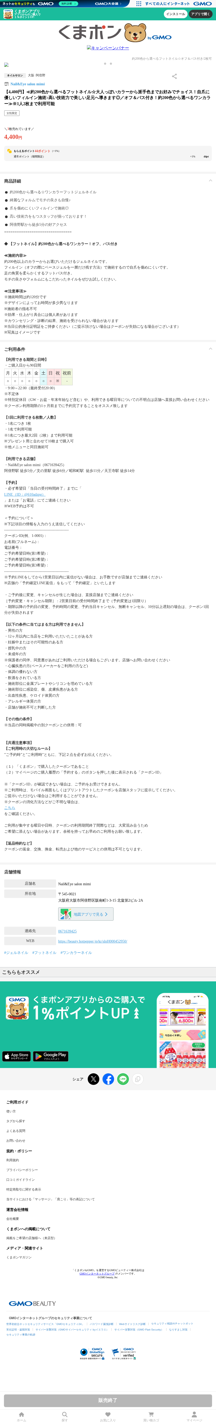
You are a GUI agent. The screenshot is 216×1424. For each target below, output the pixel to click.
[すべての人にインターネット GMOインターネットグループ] (179, 3)
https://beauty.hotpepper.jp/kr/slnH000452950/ (92, 941)
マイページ (194, 1420)
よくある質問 (15, 1131)
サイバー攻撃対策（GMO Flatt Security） (139, 1329)
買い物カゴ (151, 1420)
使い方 (11, 1111)
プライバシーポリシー (22, 1170)
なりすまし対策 (178, 1329)
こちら (9, 808)
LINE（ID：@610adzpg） (25, 494)
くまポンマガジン (19, 1257)
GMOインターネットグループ (97, 1273)
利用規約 (12, 1160)
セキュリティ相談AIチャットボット (172, 1323)
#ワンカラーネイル (76, 953)
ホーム (21, 1420)
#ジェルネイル (16, 953)
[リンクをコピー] (138, 1079)
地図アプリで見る (88, 914)
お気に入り (108, 1420)
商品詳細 (12, 181)
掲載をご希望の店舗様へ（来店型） (31, 1238)
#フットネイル (44, 953)
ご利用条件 (14, 349)
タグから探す (15, 1121)
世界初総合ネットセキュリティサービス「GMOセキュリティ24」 (45, 1324)
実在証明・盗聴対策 (18, 1329)
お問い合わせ (15, 1140)
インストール (175, 14)
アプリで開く (200, 14)
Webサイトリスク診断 (132, 1324)
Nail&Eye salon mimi (28, 84)
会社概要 (12, 1219)
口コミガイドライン (20, 1180)
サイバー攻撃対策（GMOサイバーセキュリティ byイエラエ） (72, 1329)
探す (65, 1420)
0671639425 (67, 931)
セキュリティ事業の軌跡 (20, 1334)
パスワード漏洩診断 (102, 1324)
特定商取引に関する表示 (23, 1189)
